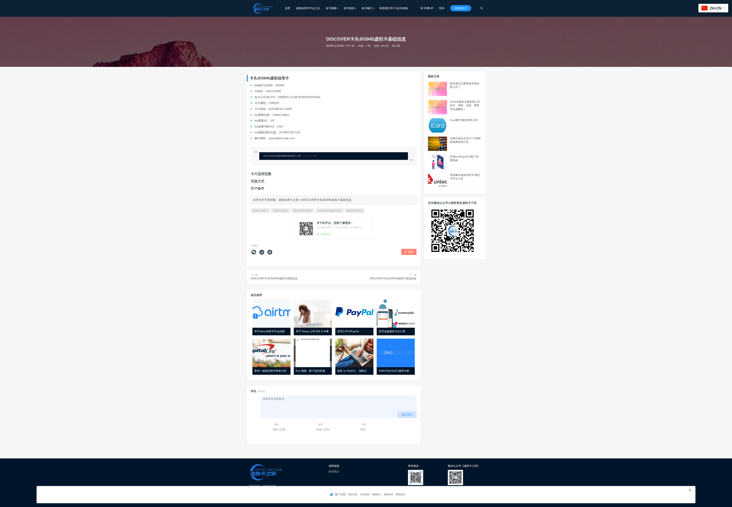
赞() (409, 251)
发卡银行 (367, 8)
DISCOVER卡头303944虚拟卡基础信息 (274, 278)
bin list (385, 45)
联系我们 (334, 471)
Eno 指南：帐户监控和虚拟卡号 (314, 370)
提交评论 (407, 414)
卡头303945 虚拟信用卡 (329, 210)
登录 (441, 8)
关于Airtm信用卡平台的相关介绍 (273, 331)
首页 (287, 8)
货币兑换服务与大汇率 (392, 331)
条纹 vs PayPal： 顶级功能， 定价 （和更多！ (364, 370)
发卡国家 (331, 8)
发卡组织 (349, 8)
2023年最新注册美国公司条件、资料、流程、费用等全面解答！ (465, 105)
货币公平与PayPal (348, 331)
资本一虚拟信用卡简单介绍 (270, 370)
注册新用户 (460, 8)
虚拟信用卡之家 (289, 199)
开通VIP (427, 8)
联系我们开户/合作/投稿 (394, 8)
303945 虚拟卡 (260, 210)
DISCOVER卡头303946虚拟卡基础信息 (393, 278)
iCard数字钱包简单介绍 (464, 120)
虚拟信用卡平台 (355, 210)
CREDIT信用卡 (280, 210)
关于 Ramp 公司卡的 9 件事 (312, 331)
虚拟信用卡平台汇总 (308, 8)
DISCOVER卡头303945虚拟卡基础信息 (327, 199)
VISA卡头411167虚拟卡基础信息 (398, 370)
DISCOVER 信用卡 (302, 210)
